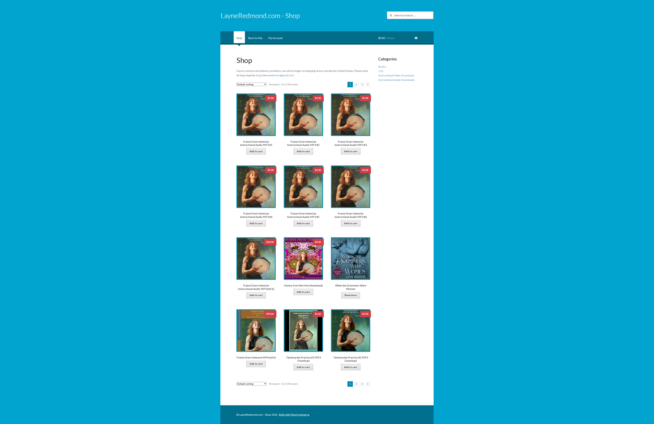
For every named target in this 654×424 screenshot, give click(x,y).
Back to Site (255, 37)
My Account (275, 37)
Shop (239, 37)
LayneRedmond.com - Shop (260, 16)
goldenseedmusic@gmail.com (276, 75)
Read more (351, 295)
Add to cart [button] (256, 151)
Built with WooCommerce (294, 414)
